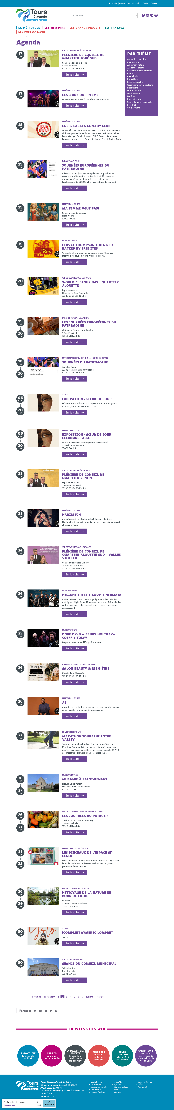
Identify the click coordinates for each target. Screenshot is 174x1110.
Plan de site (143, 1087)
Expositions (132, 79)
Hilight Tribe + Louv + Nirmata (91, 595)
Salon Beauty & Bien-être (85, 668)
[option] (28, 1056)
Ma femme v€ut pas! (80, 208)
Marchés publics (134, 3)
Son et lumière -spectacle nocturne (139, 103)
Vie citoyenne (133, 107)
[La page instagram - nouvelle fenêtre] (156, 15)
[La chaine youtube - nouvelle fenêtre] (147, 15)
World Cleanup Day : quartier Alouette (90, 283)
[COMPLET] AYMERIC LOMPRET (87, 933)
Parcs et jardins (134, 99)
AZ (64, 702)
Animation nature (135, 65)
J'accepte (49, 1104)
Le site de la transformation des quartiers (75, 1055)
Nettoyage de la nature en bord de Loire (86, 894)
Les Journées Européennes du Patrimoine (89, 323)
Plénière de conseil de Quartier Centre (83, 476)
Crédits (141, 1084)
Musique (131, 96)
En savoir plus (9, 1105)
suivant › (90, 996)
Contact (154, 3)
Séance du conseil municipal (89, 964)
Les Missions (55, 27)
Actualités (113, 3)
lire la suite (72, 74)
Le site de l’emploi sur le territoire (99, 1056)
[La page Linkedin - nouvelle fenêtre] (151, 15)
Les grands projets (85, 27)
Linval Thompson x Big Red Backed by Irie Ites (87, 246)
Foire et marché (135, 82)
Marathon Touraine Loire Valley (86, 737)
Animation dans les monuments (136, 60)
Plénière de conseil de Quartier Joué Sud (83, 56)
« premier (36, 996)
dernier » (101, 996)
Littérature (132, 87)
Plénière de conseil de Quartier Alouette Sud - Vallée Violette (91, 554)
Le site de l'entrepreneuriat (51, 1056)
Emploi (145, 3)
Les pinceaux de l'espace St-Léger (87, 854)
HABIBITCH (71, 515)
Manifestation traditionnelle (134, 92)
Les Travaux (114, 27)
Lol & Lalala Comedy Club (86, 126)
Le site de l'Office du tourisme (122, 1056)
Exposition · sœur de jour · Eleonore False (87, 436)
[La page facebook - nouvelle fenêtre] (143, 15)
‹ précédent (49, 996)
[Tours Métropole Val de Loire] (31, 15)
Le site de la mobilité (28, 1056)
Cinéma (130, 73)
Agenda (122, 3)
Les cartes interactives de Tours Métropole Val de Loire (146, 1055)
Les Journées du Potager (85, 816)
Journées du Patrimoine (85, 362)
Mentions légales (145, 1082)
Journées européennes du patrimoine (85, 167)
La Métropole (29, 27)
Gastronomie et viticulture (140, 85)
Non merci (38, 1103)
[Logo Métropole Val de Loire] (27, 1089)
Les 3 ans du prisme (80, 95)
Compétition (133, 76)
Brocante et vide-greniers (139, 70)
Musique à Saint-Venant (84, 779)
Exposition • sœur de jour (87, 399)
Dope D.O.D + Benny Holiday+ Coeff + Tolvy (88, 635)
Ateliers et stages (135, 67)
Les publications (32, 31)
